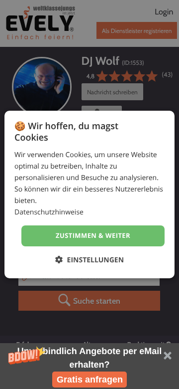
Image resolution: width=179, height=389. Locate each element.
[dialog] (89, 194)
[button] (89, 366)
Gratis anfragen (90, 380)
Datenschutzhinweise (49, 212)
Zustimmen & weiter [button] (93, 235)
